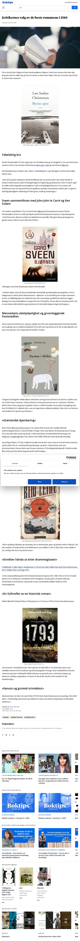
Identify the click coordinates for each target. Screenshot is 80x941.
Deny (39, 482)
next (75, 762)
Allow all (64, 482)
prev (4, 762)
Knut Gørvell (14, 707)
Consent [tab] (15, 463)
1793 (28, 664)
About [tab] (65, 463)
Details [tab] (40, 463)
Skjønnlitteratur (16, 717)
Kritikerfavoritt (30, 717)
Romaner (5, 717)
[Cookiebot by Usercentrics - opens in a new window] (67, 457)
